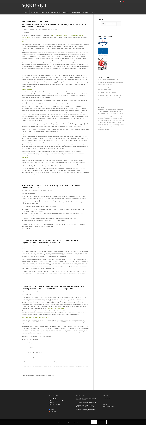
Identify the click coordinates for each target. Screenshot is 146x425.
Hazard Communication (35, 29)
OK (94, 422)
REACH (50, 190)
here (43, 229)
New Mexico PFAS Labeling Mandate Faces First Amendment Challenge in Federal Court (85, 410)
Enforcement (39, 190)
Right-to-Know (54, 29)
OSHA (49, 29)
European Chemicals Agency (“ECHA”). (55, 308)
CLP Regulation (32, 190)
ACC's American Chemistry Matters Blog (108, 79)
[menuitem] (120, 1)
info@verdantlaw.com (108, 406)
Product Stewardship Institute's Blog (107, 92)
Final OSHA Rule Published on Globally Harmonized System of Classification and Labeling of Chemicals (54, 25)
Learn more (102, 422)
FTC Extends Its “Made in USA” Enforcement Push (86, 402)
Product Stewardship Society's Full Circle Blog (109, 95)
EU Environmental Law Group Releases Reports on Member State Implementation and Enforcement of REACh (50, 241)
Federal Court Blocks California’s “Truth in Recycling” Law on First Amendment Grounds (85, 406)
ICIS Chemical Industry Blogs (105, 87)
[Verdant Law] (34, 6)
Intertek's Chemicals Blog (104, 89)
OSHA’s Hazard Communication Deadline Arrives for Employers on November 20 (86, 398)
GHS (39, 291)
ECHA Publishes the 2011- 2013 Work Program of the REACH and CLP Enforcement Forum (51, 186)
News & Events (44, 29)
